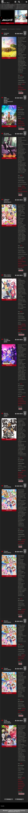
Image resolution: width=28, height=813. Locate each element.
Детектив (24, 187)
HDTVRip (21, 93)
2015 (21, 458)
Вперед (19, 799)
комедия (20, 187)
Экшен (23, 125)
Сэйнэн (24, 475)
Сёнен (19, 266)
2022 (21, 383)
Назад (9, 799)
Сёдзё (24, 403)
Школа (24, 89)
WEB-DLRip (21, 128)
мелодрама (20, 259)
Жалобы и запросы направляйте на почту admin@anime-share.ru (14, 811)
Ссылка (2, 806)
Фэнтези (20, 125)
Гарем (24, 325)
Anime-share (4, 29)
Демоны (24, 261)
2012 (21, 598)
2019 (21, 75)
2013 (21, 529)
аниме (23, 84)
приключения (21, 399)
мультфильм (20, 87)
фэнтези (20, 123)
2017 (21, 245)
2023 (21, 763)
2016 (21, 107)
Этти (22, 477)
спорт (19, 541)
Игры (23, 123)
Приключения (21, 786)
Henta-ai (7, 2)
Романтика (20, 89)
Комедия (20, 189)
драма (19, 85)
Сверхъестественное (22, 191)
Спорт (19, 658)
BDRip (20, 194)
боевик (19, 119)
